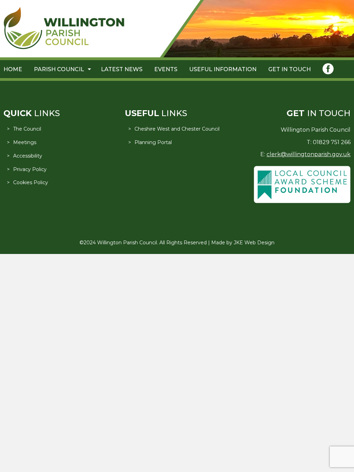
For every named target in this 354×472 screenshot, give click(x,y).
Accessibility (27, 156)
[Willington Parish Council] (63, 47)
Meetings (24, 142)
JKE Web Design (254, 242)
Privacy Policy (30, 169)
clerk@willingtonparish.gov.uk (309, 154)
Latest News (121, 69)
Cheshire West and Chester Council (177, 129)
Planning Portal (153, 142)
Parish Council (59, 69)
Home (12, 69)
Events (165, 69)
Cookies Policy (30, 182)
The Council (27, 129)
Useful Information (223, 69)
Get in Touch (289, 69)
